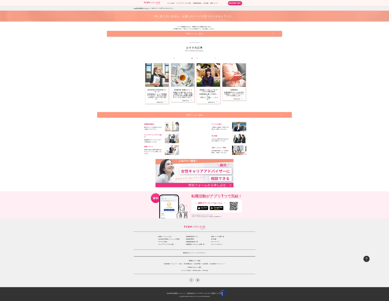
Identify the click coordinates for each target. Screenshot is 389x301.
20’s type (205, 270)
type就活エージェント (216, 264)
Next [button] (214, 58)
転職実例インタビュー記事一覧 (195, 244)
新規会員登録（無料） (235, 3)
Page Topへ (366, 259)
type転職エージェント (170, 264)
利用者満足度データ (192, 236)
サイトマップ (215, 242)
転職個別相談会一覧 (192, 242)
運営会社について (188, 253)
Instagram (191, 280)
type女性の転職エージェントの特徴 (168, 239)
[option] (194, 85)
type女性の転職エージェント (142, 8)
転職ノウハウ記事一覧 (217, 236)
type (180, 264)
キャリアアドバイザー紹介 (184, 3)
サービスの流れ (162, 242)
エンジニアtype (186, 270)
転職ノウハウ (214, 3)
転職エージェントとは (164, 236)
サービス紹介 (171, 3)
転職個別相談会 (197, 3)
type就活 (205, 264)
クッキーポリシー (200, 253)
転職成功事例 (190, 239)
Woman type (196, 270)
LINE (198, 280)
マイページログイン (217, 244)
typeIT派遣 (197, 264)
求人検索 (206, 3)
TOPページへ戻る (194, 33)
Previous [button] (174, 58)
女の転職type (188, 264)
